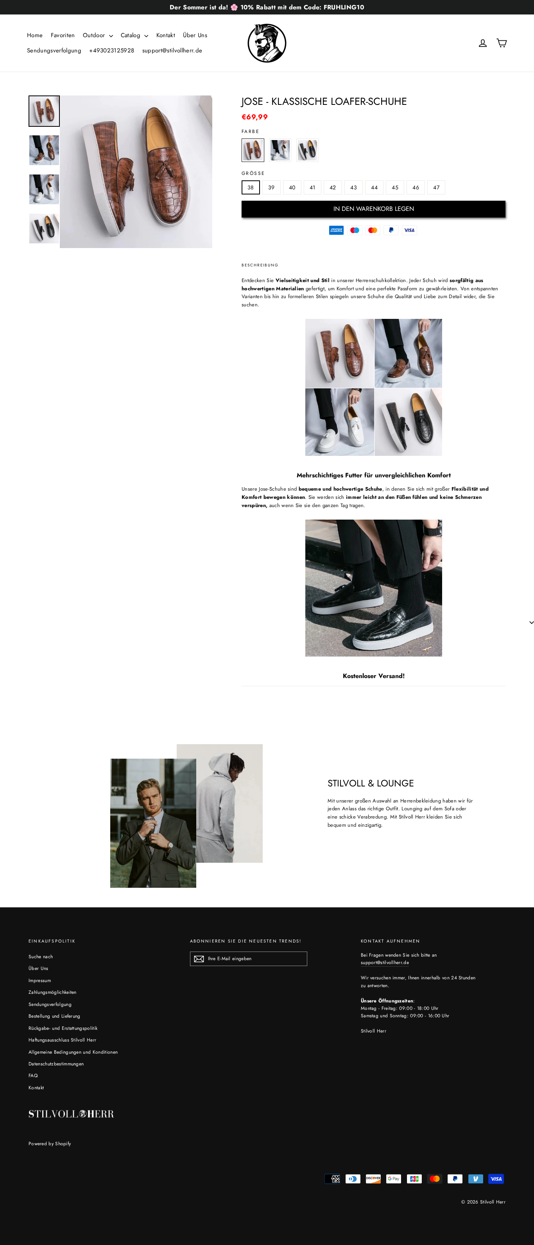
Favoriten (63, 35)
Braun (253, 150)
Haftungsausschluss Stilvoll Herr (62, 1039)
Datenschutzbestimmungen (56, 1063)
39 (271, 187)
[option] (136, 171)
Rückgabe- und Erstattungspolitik (63, 1028)
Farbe (251, 131)
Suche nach (41, 956)
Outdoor (95, 35)
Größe (253, 173)
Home (35, 35)
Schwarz (307, 150)
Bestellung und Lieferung (55, 1016)
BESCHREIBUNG (260, 265)
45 (395, 187)
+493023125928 (111, 50)
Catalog (132, 35)
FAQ (33, 1075)
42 (333, 187)
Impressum (40, 980)
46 (415, 187)
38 (250, 187)
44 (374, 187)
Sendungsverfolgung (54, 50)
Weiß (280, 150)
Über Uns (195, 35)
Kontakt (165, 35)
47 (436, 187)
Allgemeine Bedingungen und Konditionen (73, 1052)
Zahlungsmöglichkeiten (53, 992)
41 (312, 187)
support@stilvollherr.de (172, 50)
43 (353, 187)
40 (292, 187)
